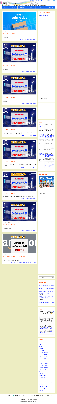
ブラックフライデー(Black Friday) (46, 382)
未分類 (41, 373)
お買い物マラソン (43, 386)
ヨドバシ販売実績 (44, 363)
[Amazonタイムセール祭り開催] (19, 52)
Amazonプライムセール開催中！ (9, 33)
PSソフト (42, 350)
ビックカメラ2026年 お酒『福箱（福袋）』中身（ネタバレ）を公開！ (49, 155)
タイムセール (12, 63)
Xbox (40, 371)
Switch (41, 360)
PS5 (40, 346)
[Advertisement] (46, 111)
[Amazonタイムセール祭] (19, 243)
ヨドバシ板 (32, 0)
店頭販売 (42, 348)
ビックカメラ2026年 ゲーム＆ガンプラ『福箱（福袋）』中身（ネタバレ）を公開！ (49, 146)
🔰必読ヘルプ (49, 0)
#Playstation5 (44, 328)
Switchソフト (43, 369)
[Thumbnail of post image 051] (19, 20)
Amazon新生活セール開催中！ (9, 224)
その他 (41, 390)
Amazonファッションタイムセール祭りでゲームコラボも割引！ (15, 256)
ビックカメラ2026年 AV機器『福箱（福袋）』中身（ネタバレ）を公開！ (49, 127)
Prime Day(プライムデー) (14, 31)
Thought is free (34, 401)
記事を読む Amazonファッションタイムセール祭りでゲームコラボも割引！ (22, 262)
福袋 (40, 342)
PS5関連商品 (43, 358)
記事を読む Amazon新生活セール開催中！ (28, 230)
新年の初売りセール (44, 377)
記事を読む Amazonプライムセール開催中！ (28, 39)
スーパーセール (43, 388)
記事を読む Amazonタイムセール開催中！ (28, 71)
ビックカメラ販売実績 (44, 365)
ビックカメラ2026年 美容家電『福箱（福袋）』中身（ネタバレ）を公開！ (49, 165)
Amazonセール (21, 31)
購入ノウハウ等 (43, 356)
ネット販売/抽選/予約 (44, 352)
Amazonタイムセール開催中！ (9, 65)
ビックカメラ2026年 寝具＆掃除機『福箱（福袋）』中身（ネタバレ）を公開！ (49, 136)
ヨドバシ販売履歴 (44, 354)
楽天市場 (41, 384)
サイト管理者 (49, 286)
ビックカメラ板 (37, 0)
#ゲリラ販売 (49, 328)
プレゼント (41, 344)
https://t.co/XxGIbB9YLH (47, 327)
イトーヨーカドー (43, 0)
